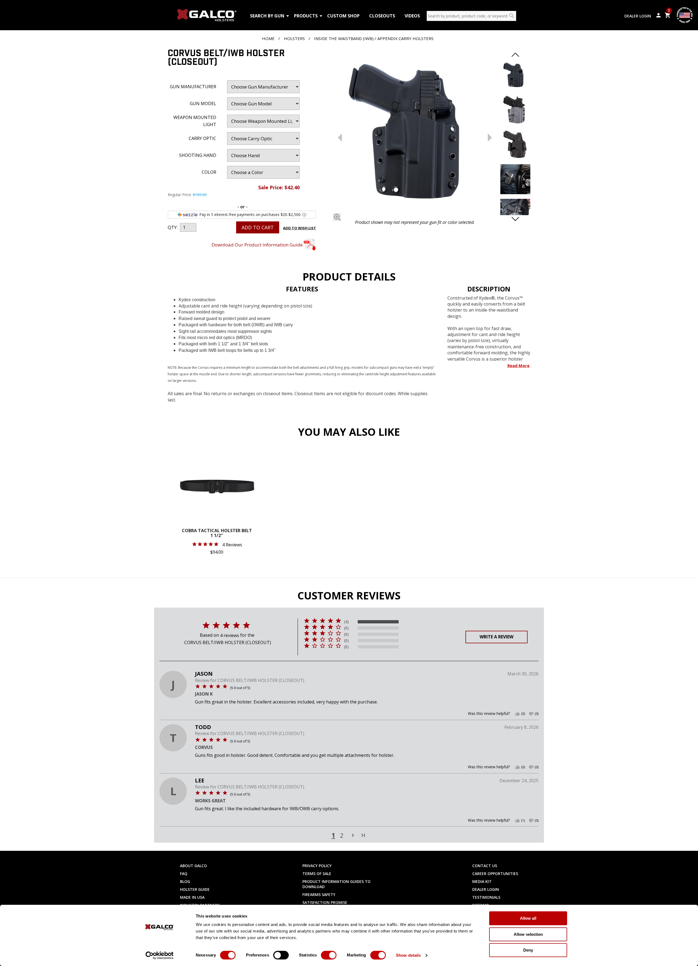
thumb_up (517, 713)
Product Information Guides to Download (336, 884)
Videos (412, 16)
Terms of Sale (316, 873)
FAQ (183, 873)
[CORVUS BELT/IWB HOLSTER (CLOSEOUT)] (414, 132)
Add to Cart (258, 227)
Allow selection (528, 934)
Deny (528, 950)
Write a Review (496, 637)
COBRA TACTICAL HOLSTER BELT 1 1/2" (217, 533)
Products (306, 16)
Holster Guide (195, 889)
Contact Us (484, 865)
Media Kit (482, 881)
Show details (408, 955)
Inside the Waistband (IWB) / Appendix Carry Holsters (374, 38)
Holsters (294, 38)
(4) (346, 622)
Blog (185, 881)
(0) (346, 628)
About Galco (193, 865)
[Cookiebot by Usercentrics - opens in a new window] (159, 955)
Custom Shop (343, 16)
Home (268, 38)
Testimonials (486, 897)
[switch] (281, 955)
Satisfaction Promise (324, 902)
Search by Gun (267, 16)
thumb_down (531, 713)
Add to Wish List (299, 227)
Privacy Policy (317, 865)
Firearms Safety (318, 894)
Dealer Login (637, 16)
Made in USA (192, 897)
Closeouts (382, 16)
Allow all (528, 918)
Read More (518, 365)
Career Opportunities (495, 873)
